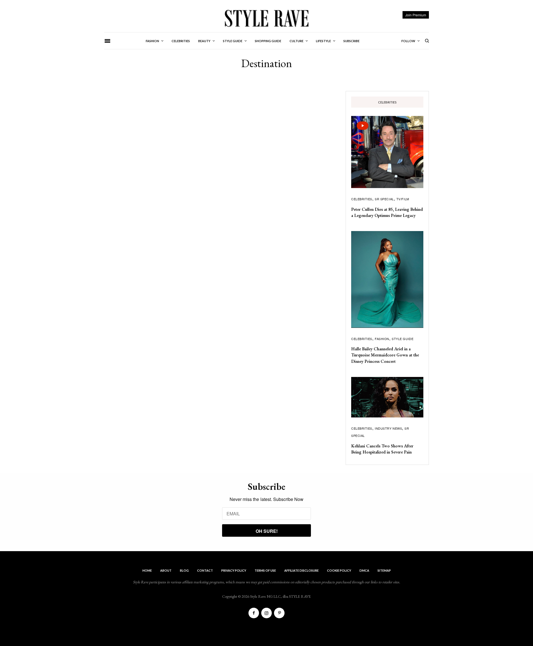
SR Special (384, 199)
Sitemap (384, 570)
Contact (205, 570)
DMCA (364, 570)
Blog (184, 570)
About (166, 570)
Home (147, 570)
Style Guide (402, 338)
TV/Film (402, 199)
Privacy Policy (233, 570)
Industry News (388, 428)
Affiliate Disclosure (301, 570)
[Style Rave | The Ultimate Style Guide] (266, 18)
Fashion (382, 338)
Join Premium (415, 14)
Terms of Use (265, 570)
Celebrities (361, 199)
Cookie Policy (339, 570)
